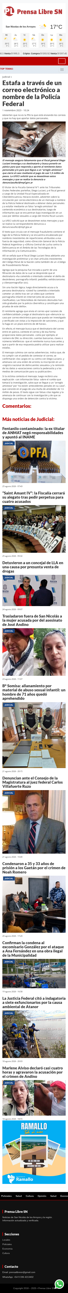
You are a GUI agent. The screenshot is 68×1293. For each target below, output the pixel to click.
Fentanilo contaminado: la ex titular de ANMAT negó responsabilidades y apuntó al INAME (33, 432)
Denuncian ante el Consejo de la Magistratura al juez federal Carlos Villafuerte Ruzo (32, 782)
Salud (19, 1196)
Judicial (6, 76)
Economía (7, 1248)
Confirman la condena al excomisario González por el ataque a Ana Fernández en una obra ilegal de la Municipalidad (33, 948)
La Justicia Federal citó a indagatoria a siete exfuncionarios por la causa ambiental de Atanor (34, 1002)
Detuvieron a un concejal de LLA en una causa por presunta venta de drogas (32, 566)
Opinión (42, 1196)
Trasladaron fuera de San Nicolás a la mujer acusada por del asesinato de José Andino (32, 620)
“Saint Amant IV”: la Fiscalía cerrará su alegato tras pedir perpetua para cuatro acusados (33, 497)
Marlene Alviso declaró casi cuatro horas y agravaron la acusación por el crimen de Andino (32, 1072)
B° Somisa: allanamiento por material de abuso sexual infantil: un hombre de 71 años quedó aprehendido (33, 692)
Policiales (6, 1196)
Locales (6, 1240)
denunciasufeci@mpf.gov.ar (17, 226)
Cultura (30, 1196)
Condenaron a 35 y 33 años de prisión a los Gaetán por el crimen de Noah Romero (33, 867)
